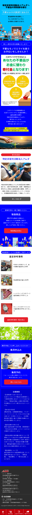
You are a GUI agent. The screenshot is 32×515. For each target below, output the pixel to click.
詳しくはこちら (16, 382)
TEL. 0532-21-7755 (7, 500)
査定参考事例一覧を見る (16, 320)
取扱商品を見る (16, 231)
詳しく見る (15, 199)
